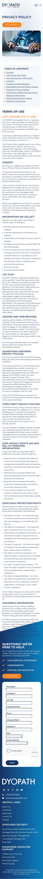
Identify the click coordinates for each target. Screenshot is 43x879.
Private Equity (8, 864)
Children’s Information (16, 101)
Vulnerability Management (14, 839)
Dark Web (6, 842)
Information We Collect (16, 75)
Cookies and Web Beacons (18, 84)
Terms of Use (25, 874)
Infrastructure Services (12, 854)
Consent (10, 72)
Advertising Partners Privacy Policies (22, 87)
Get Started (12, 25)
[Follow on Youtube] (21, 790)
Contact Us (7, 816)
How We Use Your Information (19, 78)
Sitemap (30, 872)
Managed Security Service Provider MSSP (20, 832)
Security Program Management (16, 836)
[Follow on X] (8, 790)
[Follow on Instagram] (17, 790)
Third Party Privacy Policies (17, 90)
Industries (6, 810)
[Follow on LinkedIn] (4, 790)
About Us (6, 807)
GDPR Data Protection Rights (19, 98)
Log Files (10, 81)
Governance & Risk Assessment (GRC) (18, 829)
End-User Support (10, 860)
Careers (5, 820)
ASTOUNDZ (7, 872)
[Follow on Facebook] (13, 790)
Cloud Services (8, 857)
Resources (6, 813)
